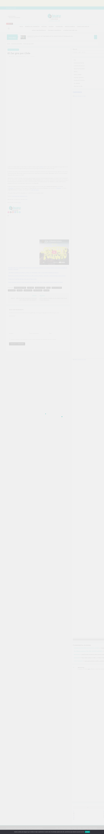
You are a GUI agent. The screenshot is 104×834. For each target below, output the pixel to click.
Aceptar (87, 831)
